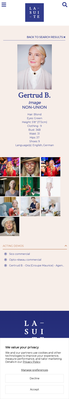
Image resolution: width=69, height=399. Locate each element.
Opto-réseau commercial (25, 259)
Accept (34, 389)
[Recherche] (64, 4)
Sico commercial (19, 253)
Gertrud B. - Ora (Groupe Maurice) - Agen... (36, 265)
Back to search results (45, 37)
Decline (34, 378)
